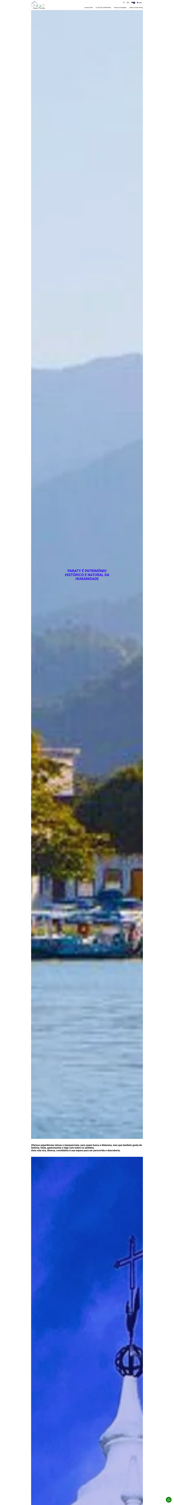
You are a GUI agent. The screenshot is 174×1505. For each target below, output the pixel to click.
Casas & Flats (88, 7)
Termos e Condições (120, 7)
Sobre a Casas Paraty (136, 7)
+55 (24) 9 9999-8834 (104, 7)
